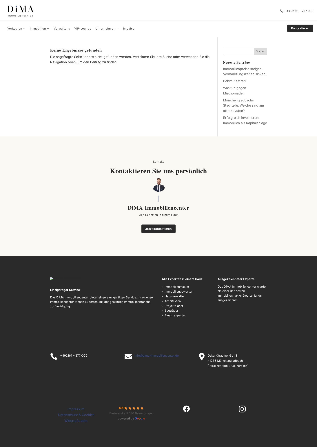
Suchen (260, 51)
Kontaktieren (300, 28)
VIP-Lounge (82, 28)
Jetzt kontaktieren (158, 229)
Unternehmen (105, 28)
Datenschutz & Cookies (76, 415)
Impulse (129, 28)
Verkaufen (14, 28)
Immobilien (38, 28)
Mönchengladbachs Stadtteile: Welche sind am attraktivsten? (243, 105)
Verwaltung (62, 28)
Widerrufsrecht (76, 421)
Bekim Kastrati (234, 81)
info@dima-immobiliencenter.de (157, 355)
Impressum (76, 409)
